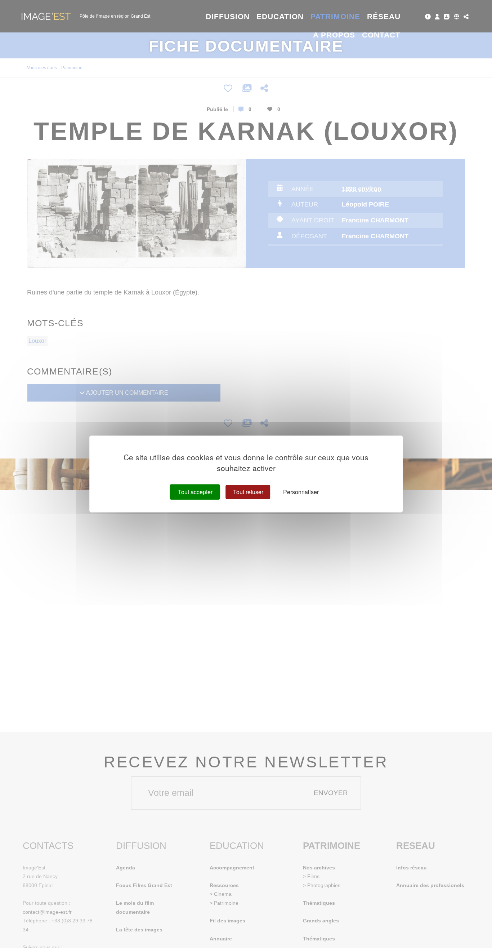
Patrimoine (335, 16)
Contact (381, 35)
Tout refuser (248, 492)
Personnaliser (301, 492)
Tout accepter (195, 492)
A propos (334, 35)
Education (280, 16)
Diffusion (228, 16)
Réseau (384, 16)
